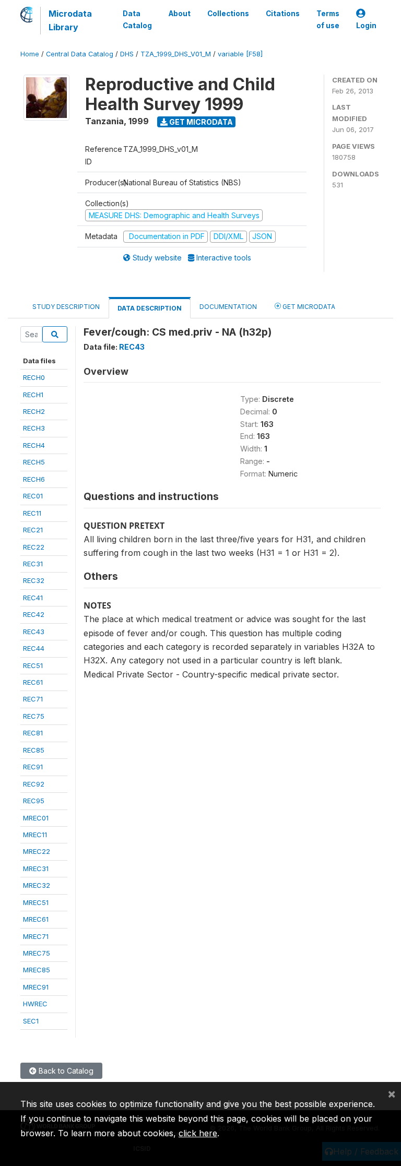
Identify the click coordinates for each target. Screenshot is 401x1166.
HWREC (35, 1004)
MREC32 (36, 885)
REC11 (32, 513)
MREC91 (36, 987)
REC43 (33, 631)
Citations (283, 13)
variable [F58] (240, 54)
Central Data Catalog (79, 54)
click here (198, 1133)
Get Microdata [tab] (308, 307)
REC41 (33, 597)
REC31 (33, 564)
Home (29, 54)
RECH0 (34, 377)
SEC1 (31, 1021)
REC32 (33, 580)
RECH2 (34, 411)
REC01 (33, 496)
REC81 (33, 733)
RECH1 (33, 394)
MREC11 (35, 834)
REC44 (33, 648)
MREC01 (36, 818)
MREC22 (36, 851)
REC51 (33, 665)
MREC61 (36, 919)
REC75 (33, 716)
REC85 (33, 750)
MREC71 (36, 936)
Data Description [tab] (149, 308)
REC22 (33, 547)
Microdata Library (70, 20)
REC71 (33, 699)
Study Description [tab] (66, 307)
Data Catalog (137, 19)
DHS (127, 54)
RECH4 (34, 445)
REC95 (33, 800)
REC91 (33, 767)
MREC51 (36, 902)
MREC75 (36, 953)
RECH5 (34, 462)
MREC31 (36, 868)
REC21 (33, 530)
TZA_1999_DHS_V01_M (175, 54)
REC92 (33, 784)
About (180, 13)
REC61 (33, 682)
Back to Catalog (65, 1070)
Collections (228, 13)
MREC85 (36, 970)
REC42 (33, 614)
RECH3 (34, 428)
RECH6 (34, 479)
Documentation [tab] (228, 307)
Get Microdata (200, 121)
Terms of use (327, 19)
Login (366, 25)
